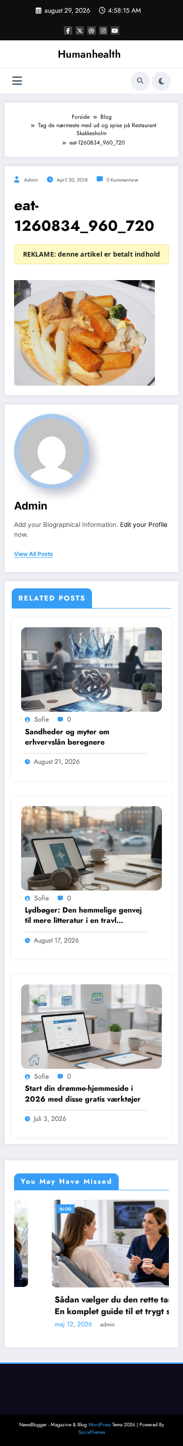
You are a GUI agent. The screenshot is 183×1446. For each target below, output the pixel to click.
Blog (32, 1209)
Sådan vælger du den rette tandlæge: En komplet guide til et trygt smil (94, 1305)
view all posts (33, 554)
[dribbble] (91, 30)
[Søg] (140, 81)
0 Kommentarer (123, 179)
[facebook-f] (68, 30)
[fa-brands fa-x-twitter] (80, 30)
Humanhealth (89, 53)
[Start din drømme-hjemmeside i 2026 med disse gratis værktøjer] (91, 1026)
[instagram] (103, 30)
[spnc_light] (161, 81)
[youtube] (115, 30)
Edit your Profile (144, 524)
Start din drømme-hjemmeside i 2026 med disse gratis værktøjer (83, 1093)
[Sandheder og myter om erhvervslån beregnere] (91, 669)
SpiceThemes (91, 1432)
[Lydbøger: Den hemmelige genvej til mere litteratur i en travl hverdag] (91, 847)
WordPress (99, 1424)
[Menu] (17, 81)
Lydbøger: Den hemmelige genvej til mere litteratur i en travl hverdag (83, 915)
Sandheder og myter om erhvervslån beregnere (67, 737)
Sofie (41, 719)
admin (31, 179)
